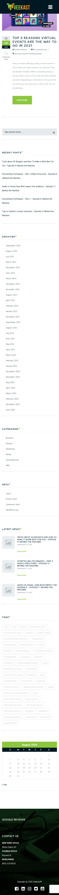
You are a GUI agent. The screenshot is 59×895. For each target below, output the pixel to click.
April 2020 (10, 388)
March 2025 (11, 262)
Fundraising (8, 663)
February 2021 (12, 360)
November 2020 (13, 377)
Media (39, 54)
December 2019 (13, 404)
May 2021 (10, 344)
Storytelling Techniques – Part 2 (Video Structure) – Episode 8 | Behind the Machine (29, 176)
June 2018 (10, 409)
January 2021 (11, 366)
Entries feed (11, 499)
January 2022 (11, 311)
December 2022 (13, 289)
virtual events (31, 717)
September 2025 (13, 245)
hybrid (45, 663)
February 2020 (12, 399)
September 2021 (13, 322)
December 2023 (13, 284)
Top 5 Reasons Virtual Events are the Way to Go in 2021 (34, 41)
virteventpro (29, 711)
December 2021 (13, 316)
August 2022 (11, 295)
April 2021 (10, 349)
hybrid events (31, 669)
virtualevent (42, 711)
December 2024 (13, 267)
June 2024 (10, 273)
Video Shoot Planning (12, 711)
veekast (51, 687)
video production (32, 699)
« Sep (4, 784)
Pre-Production (26, 681)
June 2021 (10, 338)
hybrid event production (13, 669)
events (40, 645)
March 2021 (11, 355)
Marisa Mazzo (21, 49)
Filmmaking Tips (10, 657)
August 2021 (11, 327)
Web (8, 465)
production (41, 681)
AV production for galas (12, 633)
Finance (25, 54)
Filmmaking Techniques (44, 651)
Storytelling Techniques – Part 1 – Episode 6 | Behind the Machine (27, 201)
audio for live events (38, 627)
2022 (14, 627)
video (35, 693)
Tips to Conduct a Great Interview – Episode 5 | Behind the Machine (28, 213)
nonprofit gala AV (10, 681)
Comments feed (13, 504)
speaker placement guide (33, 687)
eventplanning (37, 639)
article (23, 627)
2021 (6, 627)
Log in (8, 493)
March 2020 (11, 393)
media (42, 675)
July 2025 (10, 256)
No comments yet (40, 49)
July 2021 (10, 333)
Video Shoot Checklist (34, 705)
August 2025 (11, 251)
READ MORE (21, 551)
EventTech (7, 651)
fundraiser (38, 657)
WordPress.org (12, 510)
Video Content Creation (12, 699)
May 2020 (10, 382)
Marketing (32, 54)
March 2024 (11, 278)
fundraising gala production (27, 663)
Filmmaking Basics (23, 651)
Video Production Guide (12, 705)
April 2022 (10, 300)
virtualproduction (10, 723)
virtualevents (45, 717)
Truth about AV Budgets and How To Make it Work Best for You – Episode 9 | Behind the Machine (28, 163)
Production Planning (11, 687)
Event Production (27, 645)
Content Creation (43, 633)
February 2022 (12, 305)
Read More (22, 100)
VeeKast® (37, 881)
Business (18, 54)
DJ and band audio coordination (15, 639)
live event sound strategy (13, 675)
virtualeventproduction (12, 717)
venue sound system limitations (16, 693)
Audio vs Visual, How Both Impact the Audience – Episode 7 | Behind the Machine (28, 188)
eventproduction (10, 645)
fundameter (25, 657)
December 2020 (13, 371)
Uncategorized (12, 460)
